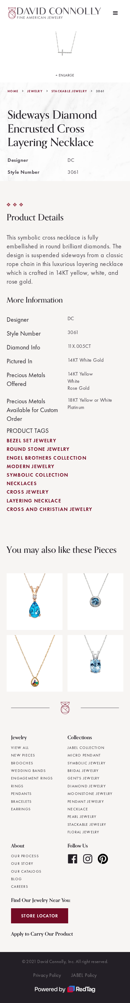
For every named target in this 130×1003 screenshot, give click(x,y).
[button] (115, 13)
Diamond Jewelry (87, 786)
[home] (55, 13)
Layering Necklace (34, 501)
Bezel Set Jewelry (31, 441)
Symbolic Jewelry (86, 763)
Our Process (25, 856)
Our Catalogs (26, 871)
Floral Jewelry (83, 832)
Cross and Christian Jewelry (49, 509)
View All (20, 747)
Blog (16, 879)
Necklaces (22, 483)
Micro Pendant (84, 755)
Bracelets (21, 801)
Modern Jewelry (31, 466)
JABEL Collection (86, 747)
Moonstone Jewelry (90, 793)
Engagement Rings (32, 778)
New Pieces (23, 755)
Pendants (21, 793)
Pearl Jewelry (82, 816)
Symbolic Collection (37, 475)
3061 (100, 91)
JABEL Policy (84, 975)
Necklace (78, 809)
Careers (19, 886)
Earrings (21, 809)
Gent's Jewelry (84, 778)
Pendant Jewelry (86, 801)
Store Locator (39, 916)
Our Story (22, 863)
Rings (17, 786)
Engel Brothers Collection (46, 458)
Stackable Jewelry (69, 91)
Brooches (22, 763)
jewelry (35, 91)
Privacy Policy (47, 975)
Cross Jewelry (28, 492)
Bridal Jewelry (83, 770)
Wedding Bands (28, 770)
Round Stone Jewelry (38, 449)
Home (13, 91)
